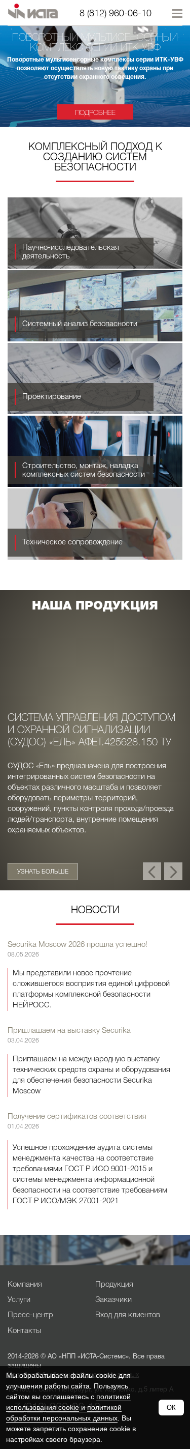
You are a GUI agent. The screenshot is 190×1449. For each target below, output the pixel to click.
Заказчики (113, 1299)
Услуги (19, 1299)
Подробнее (98, 113)
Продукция (114, 1284)
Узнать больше (42, 872)
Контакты (24, 1331)
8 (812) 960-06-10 (115, 14)
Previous (152, 867)
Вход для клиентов (127, 1315)
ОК (171, 1407)
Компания (25, 1284)
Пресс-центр (30, 1315)
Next (174, 867)
